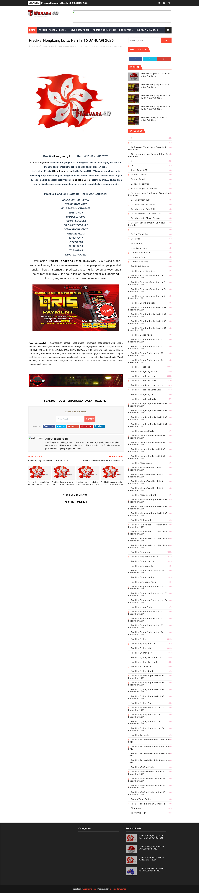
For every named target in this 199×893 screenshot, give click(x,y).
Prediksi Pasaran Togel (52, 30)
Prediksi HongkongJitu (142, 394)
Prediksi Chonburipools (143, 303)
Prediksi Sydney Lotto (142, 653)
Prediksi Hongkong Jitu (89, 46)
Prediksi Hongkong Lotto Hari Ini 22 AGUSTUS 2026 (112, 483)
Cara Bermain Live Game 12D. (146, 214)
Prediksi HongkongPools (143, 399)
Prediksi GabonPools (141, 335)
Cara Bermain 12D (140, 200)
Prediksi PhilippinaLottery (144, 520)
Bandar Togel (138, 179)
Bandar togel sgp (140, 184)
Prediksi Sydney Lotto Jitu (144, 662)
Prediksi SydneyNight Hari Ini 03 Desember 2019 (146, 684)
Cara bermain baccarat (143, 204)
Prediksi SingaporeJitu (143, 577)
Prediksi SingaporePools (143, 582)
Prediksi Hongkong (140, 367)
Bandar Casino (138, 175)
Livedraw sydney (140, 262)
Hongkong (59, 171)
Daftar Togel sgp (140, 234)
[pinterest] (164, 3)
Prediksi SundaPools (141, 607)
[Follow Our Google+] (164, 59)
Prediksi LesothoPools (142, 431)
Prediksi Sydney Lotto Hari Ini (146, 657)
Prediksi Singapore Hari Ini (145, 557)
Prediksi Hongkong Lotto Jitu (110, 46)
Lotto (69, 171)
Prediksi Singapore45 (142, 566)
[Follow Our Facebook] (135, 59)
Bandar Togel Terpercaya (144, 188)
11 (132, 143)
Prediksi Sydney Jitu (141, 648)
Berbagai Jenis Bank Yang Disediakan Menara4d (149, 194)
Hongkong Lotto (65, 156)
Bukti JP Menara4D (147, 30)
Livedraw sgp (138, 257)
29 (132, 166)
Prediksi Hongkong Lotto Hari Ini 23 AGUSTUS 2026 (87, 483)
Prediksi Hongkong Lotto (143, 381)
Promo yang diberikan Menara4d (148, 804)
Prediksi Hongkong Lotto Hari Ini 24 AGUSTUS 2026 (63, 483)
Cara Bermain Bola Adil (143, 209)
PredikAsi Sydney (140, 266)
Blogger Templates (118, 889)
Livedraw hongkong (141, 253)
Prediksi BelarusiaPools (143, 271)
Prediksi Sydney (139, 639)
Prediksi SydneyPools (142, 703)
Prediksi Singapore (141, 552)
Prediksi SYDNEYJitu (141, 666)
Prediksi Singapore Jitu (143, 561)
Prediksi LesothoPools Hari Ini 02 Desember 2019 (146, 443)
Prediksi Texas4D (140, 735)
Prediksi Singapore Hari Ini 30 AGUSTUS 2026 (64, 3)
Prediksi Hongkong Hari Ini (68, 46)
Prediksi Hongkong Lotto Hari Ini (147, 385)
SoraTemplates (89, 889)
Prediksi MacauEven (141, 463)
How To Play (137, 243)
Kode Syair (125, 30)
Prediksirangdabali (37, 343)
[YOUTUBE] (150, 3)
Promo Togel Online (104, 30)
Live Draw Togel (80, 30)
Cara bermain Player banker (145, 218)
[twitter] (159, 3)
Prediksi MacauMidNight (143, 495)
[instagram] (169, 3)
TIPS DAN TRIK (138, 813)
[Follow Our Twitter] (150, 59)
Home (32, 30)
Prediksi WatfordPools (142, 767)
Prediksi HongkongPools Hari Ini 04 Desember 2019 (147, 425)
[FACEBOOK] (155, 3)
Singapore (136, 808)
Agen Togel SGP (139, 170)
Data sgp (136, 239)
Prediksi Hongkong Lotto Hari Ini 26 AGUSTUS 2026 (39, 483)
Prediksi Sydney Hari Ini (143, 644)
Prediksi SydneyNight (142, 671)
